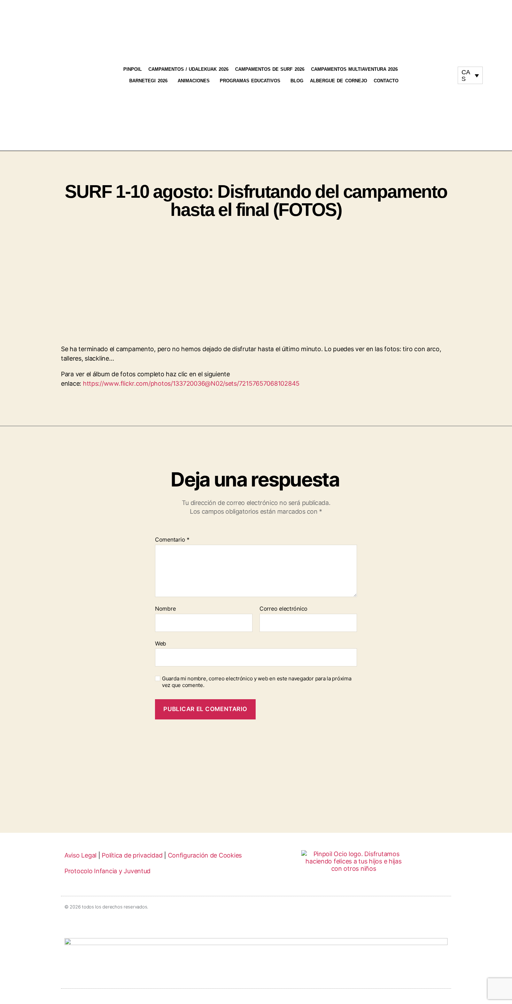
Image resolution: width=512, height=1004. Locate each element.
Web (160, 643)
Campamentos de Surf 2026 (269, 69)
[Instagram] (431, 72)
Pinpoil (132, 69)
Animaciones (194, 80)
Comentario (172, 540)
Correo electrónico (283, 609)
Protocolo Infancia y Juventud (107, 871)
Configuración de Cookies (205, 855)
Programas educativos (250, 80)
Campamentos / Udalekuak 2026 (188, 69)
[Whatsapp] (438, 78)
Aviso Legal (80, 855)
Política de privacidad (132, 855)
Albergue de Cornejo (338, 80)
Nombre (165, 609)
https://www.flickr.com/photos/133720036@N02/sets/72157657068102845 (191, 383)
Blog (296, 80)
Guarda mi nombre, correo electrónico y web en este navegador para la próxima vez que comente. (256, 681)
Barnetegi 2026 (148, 80)
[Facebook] (445, 72)
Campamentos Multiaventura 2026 (354, 69)
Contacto (386, 80)
